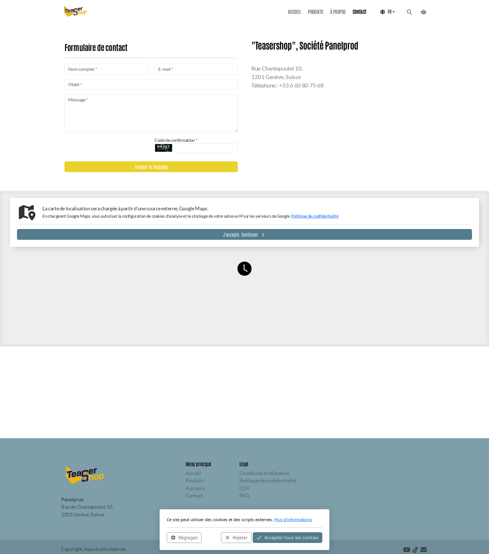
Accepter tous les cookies (291, 537)
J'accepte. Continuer (240, 234)
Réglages (188, 537)
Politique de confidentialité (314, 216)
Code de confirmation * (176, 140)
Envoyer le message (151, 167)
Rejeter (240, 537)
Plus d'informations (293, 519)
